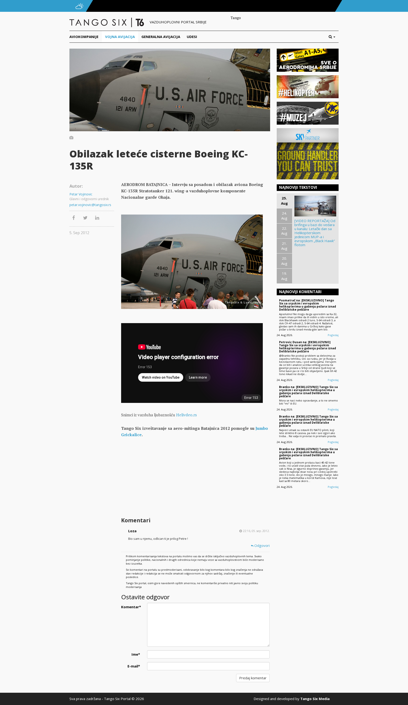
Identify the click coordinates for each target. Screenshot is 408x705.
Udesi (192, 36)
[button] (334, 36)
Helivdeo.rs (186, 415)
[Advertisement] (195, 478)
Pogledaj (333, 335)
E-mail (134, 666)
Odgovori (261, 545)
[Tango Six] (107, 22)
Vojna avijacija (120, 36)
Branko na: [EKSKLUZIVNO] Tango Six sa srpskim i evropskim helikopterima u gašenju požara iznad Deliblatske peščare (308, 391)
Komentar (131, 606)
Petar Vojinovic (80, 194)
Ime (136, 654)
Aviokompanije (83, 36)
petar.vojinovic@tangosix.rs (90, 205)
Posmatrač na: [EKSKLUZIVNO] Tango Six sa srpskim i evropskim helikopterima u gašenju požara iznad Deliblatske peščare (307, 305)
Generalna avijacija (160, 36)
